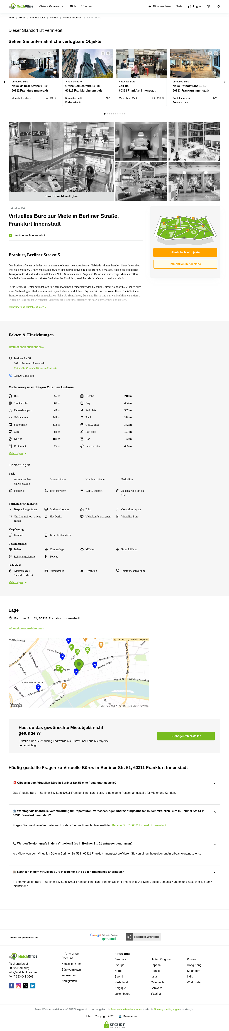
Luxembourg (122, 993)
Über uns (86, 6)
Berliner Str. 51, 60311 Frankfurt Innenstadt (139, 825)
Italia (154, 976)
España (156, 965)
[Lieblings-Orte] (218, 6)
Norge (118, 970)
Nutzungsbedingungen (167, 1009)
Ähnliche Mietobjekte (185, 252)
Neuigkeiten (69, 981)
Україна (156, 993)
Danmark (120, 959)
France (155, 970)
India (190, 976)
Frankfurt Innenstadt (72, 18)
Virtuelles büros (37, 18)
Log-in (197, 6)
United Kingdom (161, 959)
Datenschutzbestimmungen (126, 1009)
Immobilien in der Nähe (185, 264)
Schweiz (156, 988)
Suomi (118, 976)
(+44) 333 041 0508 (21, 976)
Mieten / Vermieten (49, 6)
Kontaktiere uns (71, 963)
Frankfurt (54, 18)
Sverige (119, 965)
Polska (191, 959)
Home (11, 18)
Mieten (22, 18)
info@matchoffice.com (23, 972)
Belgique (120, 988)
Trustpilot (14, 919)
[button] (48, 53)
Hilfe (73, 6)
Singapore (193, 970)
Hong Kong (194, 965)
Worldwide (194, 982)
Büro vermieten (162, 6)
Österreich (157, 982)
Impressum (68, 975)
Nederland (121, 982)
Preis (179, 6)
